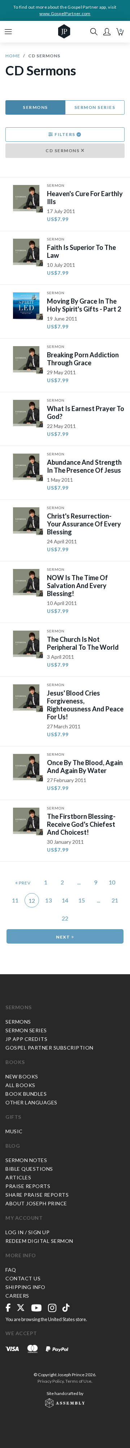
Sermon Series (95, 107)
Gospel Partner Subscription (49, 1048)
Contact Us (22, 1278)
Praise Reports (27, 1186)
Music (14, 1131)
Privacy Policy (51, 1381)
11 (15, 900)
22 (65, 918)
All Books (20, 1085)
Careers (17, 1296)
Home (12, 55)
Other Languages (31, 1102)
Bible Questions (29, 1169)
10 (112, 882)
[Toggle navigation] (8, 31)
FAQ (10, 1270)
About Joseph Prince (36, 1203)
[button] (106, 31)
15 (81, 900)
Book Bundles (26, 1094)
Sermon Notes (26, 1160)
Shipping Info (25, 1287)
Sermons (35, 107)
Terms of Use (78, 1381)
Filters (65, 134)
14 (65, 900)
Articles (18, 1177)
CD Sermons (63, 150)
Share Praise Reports (37, 1195)
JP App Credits (26, 1039)
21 (115, 900)
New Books (21, 1076)
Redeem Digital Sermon (39, 1241)
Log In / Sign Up (27, 1232)
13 (48, 900)
